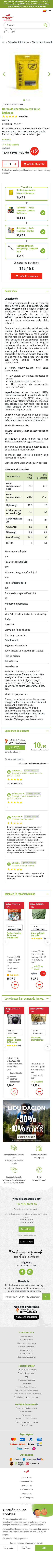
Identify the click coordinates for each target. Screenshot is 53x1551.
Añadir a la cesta (29, 276)
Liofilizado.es (26, 1485)
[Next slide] (49, 74)
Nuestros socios (26, 1353)
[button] (48, 942)
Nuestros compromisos (26, 1343)
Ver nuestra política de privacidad (15, 1539)
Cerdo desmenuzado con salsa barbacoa (26, 191)
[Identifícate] (6, 30)
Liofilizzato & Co (26, 1489)
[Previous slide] (4, 74)
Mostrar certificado (15, 748)
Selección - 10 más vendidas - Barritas (25, 229)
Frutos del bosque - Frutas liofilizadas (14, 1040)
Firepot (5, 120)
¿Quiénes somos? (26, 1336)
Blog (26, 1376)
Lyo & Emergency (26, 1497)
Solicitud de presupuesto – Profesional (27, 1393)
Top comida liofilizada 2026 (26, 1408)
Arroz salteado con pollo (38, 934)
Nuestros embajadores (27, 1357)
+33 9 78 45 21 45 (26, 1204)
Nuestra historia (26, 1340)
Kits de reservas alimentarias (26, 1422)
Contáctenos (27, 1383)
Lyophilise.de (26, 1493)
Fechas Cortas (26, 1425)
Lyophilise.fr (26, 1477)
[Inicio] (3, 42)
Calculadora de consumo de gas (26, 1397)
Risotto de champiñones (37, 1039)
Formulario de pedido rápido (26, 1390)
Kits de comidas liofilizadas (26, 1418)
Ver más (6, 139)
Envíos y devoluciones (26, 1373)
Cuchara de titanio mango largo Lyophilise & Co (27, 248)
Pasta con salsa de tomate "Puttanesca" (14, 935)
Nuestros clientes (26, 1350)
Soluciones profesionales (26, 1346)
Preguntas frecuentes (26, 1380)
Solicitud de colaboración (26, 1387)
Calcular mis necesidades (27, 1369)
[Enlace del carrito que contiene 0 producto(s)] (12, 30)
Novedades (26, 1415)
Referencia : (7, 123)
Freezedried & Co (26, 1481)
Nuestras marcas (26, 1411)
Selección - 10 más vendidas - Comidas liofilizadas (26, 210)
